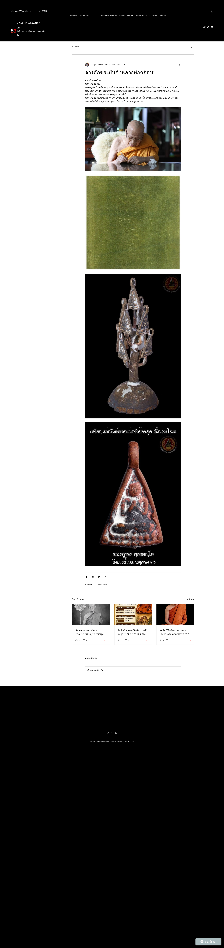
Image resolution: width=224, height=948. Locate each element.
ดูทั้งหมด (190, 599)
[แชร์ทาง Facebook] (86, 576)
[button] (212, 11)
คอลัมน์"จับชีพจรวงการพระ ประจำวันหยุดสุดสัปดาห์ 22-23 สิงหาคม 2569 (175, 632)
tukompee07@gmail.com (20, 11)
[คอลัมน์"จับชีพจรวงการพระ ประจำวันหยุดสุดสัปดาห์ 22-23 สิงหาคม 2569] (175, 614)
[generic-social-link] (204, 26)
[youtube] (212, 26)
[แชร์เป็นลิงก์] (105, 576)
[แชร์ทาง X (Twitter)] (93, 576)
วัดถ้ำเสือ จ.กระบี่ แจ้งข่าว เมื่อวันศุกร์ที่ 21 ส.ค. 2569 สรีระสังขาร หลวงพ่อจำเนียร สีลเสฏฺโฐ (133, 632)
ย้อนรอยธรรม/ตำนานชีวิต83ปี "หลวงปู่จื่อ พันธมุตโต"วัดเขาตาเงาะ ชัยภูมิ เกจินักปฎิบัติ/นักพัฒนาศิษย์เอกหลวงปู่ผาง (89, 632)
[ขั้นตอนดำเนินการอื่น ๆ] (179, 64)
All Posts (75, 46)
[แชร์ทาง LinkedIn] (99, 576)
